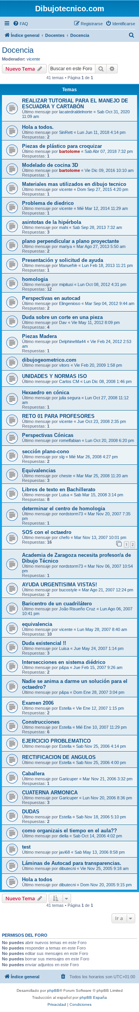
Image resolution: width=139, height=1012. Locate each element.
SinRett (66, 132)
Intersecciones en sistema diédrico (63, 662)
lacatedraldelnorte (75, 111)
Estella (65, 708)
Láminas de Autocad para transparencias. (71, 863)
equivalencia (37, 624)
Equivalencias (39, 470)
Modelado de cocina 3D (50, 165)
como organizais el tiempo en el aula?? (69, 831)
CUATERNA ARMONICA (50, 792)
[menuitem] (20, 23)
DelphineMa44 (72, 341)
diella (63, 836)
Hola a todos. (38, 127)
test (26, 847)
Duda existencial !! (44, 643)
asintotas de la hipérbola (51, 222)
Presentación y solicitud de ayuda (62, 260)
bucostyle (68, 589)
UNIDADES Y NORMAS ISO (54, 376)
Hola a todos (37, 879)
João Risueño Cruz (77, 609)
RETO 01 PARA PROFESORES (58, 416)
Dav (63, 322)
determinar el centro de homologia (63, 508)
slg (61, 456)
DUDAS (30, 811)
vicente (33, 59)
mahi (63, 227)
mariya (65, 246)
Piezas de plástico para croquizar (62, 146)
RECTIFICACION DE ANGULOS (59, 757)
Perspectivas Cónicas (47, 435)
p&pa (64, 667)
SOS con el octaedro (46, 532)
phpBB (53, 990)
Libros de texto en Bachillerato (58, 489)
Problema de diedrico (48, 203)
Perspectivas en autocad (51, 298)
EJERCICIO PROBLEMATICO (56, 741)
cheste (65, 475)
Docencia (18, 50)
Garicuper (68, 778)
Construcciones (40, 722)
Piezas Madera (39, 336)
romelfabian (70, 440)
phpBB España (93, 997)
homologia (35, 279)
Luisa (64, 494)
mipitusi (66, 284)
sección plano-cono (45, 451)
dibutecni (67, 868)
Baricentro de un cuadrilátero (57, 604)
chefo (64, 537)
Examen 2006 (38, 703)
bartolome (69, 151)
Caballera (33, 773)
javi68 (64, 852)
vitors (64, 365)
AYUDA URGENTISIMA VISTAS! (59, 584)
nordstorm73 (71, 513)
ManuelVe (68, 265)
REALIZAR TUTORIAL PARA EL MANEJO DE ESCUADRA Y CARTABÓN (75, 103)
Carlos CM (69, 381)
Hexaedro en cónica (45, 392)
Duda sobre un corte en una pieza (62, 317)
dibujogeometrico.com (49, 360)
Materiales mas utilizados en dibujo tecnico (74, 184)
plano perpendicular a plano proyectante (70, 241)
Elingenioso (69, 303)
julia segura (69, 397)
